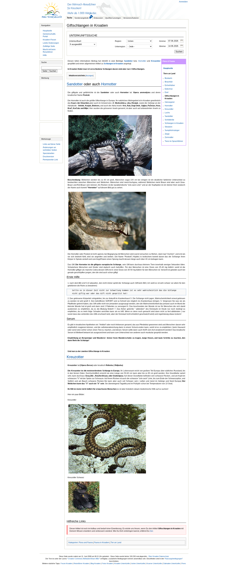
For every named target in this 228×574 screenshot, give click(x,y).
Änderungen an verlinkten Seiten (50, 148)
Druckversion (48, 156)
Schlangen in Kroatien (174, 123)
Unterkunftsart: (75, 41)
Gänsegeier (170, 102)
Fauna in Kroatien (101, 542)
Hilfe (45, 55)
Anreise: (162, 41)
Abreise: (162, 46)
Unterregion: (120, 46)
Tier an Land (116, 542)
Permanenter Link (50, 160)
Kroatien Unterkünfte (122, 563)
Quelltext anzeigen (113, 18)
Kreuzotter (169, 109)
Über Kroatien (153, 556)
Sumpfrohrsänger (172, 130)
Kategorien (73, 542)
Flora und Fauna (86, 542)
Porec (183, 563)
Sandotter (169, 116)
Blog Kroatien (96, 563)
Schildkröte (169, 120)
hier (151, 531)
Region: (118, 41)
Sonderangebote (81, 18)
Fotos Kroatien (107, 563)
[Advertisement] (120, 8)
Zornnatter (169, 137)
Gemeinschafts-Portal (49, 35)
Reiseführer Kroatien (81, 563)
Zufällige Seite (49, 46)
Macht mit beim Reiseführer (49, 50)
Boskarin (168, 78)
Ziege (167, 134)
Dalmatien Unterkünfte (171, 563)
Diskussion (98, 18)
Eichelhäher (170, 85)
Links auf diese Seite (51, 144)
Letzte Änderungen (51, 43)
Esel (166, 92)
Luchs (167, 113)
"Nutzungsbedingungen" (174, 559)
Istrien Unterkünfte (138, 563)
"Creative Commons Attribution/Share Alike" (83, 559)
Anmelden (183, 2)
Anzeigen (89, 76)
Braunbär (169, 82)
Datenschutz (164, 556)
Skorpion (168, 127)
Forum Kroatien (66, 563)
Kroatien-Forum (49, 40)
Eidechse (169, 89)
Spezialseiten (48, 153)
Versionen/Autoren (131, 18)
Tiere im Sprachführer (174, 141)
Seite (69, 17)
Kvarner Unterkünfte (154, 563)
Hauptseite (52, 11)
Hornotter (169, 106)
